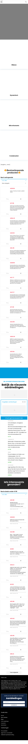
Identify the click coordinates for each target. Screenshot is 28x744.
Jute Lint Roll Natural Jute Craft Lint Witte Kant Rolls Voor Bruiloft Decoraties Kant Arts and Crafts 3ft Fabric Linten (17, 588)
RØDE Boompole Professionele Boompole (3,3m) (17, 520)
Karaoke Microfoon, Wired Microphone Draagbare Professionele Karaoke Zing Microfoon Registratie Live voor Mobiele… (17, 356)
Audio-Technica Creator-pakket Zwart (17, 191)
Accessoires (10, 420)
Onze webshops (5, 721)
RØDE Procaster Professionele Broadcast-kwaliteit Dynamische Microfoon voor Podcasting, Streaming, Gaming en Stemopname (17, 341)
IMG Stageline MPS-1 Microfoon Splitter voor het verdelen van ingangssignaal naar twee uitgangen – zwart (17, 605)
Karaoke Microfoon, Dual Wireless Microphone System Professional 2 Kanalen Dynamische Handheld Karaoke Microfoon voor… (17, 267)
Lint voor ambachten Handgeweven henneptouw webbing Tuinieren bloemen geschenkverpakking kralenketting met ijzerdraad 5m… (18, 252)
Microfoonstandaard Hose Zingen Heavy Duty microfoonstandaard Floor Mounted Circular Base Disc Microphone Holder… (18, 622)
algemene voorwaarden (6, 732)
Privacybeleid (4, 731)
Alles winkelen (4, 717)
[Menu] (1, 2)
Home (2, 715)
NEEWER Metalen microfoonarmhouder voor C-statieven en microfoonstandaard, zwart (17, 504)
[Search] (26, 2)
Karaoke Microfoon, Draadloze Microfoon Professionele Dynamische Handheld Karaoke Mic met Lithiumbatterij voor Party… (17, 659)
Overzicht (3, 723)
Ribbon (9, 452)
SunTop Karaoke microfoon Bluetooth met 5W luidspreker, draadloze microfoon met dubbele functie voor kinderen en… (18, 311)
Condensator (11, 439)
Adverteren (3, 725)
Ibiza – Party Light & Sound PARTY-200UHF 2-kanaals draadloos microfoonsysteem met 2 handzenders (17, 536)
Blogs (2, 719)
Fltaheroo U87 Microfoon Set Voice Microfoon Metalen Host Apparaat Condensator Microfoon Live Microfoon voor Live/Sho (17, 281)
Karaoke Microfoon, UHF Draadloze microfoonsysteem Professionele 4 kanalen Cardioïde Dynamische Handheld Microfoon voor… (18, 222)
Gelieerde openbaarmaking (7, 734)
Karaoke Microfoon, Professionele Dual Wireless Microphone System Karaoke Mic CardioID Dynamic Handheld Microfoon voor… (17, 296)
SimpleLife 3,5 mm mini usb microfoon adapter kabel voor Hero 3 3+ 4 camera (17, 553)
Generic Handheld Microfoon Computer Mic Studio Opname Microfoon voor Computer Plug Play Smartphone (18, 326)
